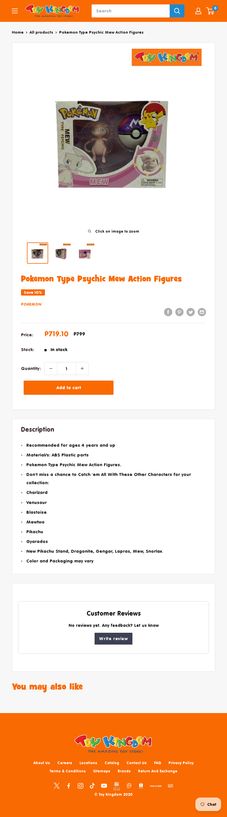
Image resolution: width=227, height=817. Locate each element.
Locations (88, 763)
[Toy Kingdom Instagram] (80, 785)
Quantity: (31, 368)
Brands (124, 771)
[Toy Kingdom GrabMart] (171, 785)
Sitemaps (101, 771)
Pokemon (31, 304)
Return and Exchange (157, 771)
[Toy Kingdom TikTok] (92, 785)
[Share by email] (202, 312)
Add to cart (68, 387)
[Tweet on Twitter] (191, 312)
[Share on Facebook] (168, 312)
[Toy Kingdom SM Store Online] (116, 786)
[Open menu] (15, 11)
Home (18, 32)
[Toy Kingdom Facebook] (69, 785)
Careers (64, 763)
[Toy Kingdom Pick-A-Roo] (156, 787)
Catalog (112, 763)
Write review (113, 638)
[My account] (198, 11)
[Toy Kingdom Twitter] (57, 785)
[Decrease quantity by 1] (51, 368)
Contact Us (137, 763)
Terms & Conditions (68, 771)
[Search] (177, 10)
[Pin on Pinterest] (179, 312)
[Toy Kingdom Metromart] (129, 785)
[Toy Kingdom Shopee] (141, 785)
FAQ (157, 763)
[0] (210, 10)
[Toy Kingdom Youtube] (104, 785)
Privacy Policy (181, 763)
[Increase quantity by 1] (82, 368)
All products (41, 32)
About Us (41, 763)
